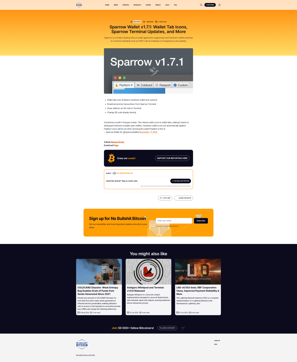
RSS (175, 5)
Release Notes (117, 142)
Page (116, 145)
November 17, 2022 (148, 132)
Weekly (158, 5)
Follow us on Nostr (167, 328)
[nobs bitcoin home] (79, 5)
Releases (137, 22)
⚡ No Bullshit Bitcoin (180, 181)
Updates (126, 5)
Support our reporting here (172, 158)
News (116, 5)
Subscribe (210, 5)
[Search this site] (201, 4)
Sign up (217, 340)
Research (137, 5)
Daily (167, 5)
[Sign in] (219, 4)
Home (107, 5)
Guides (148, 5)
